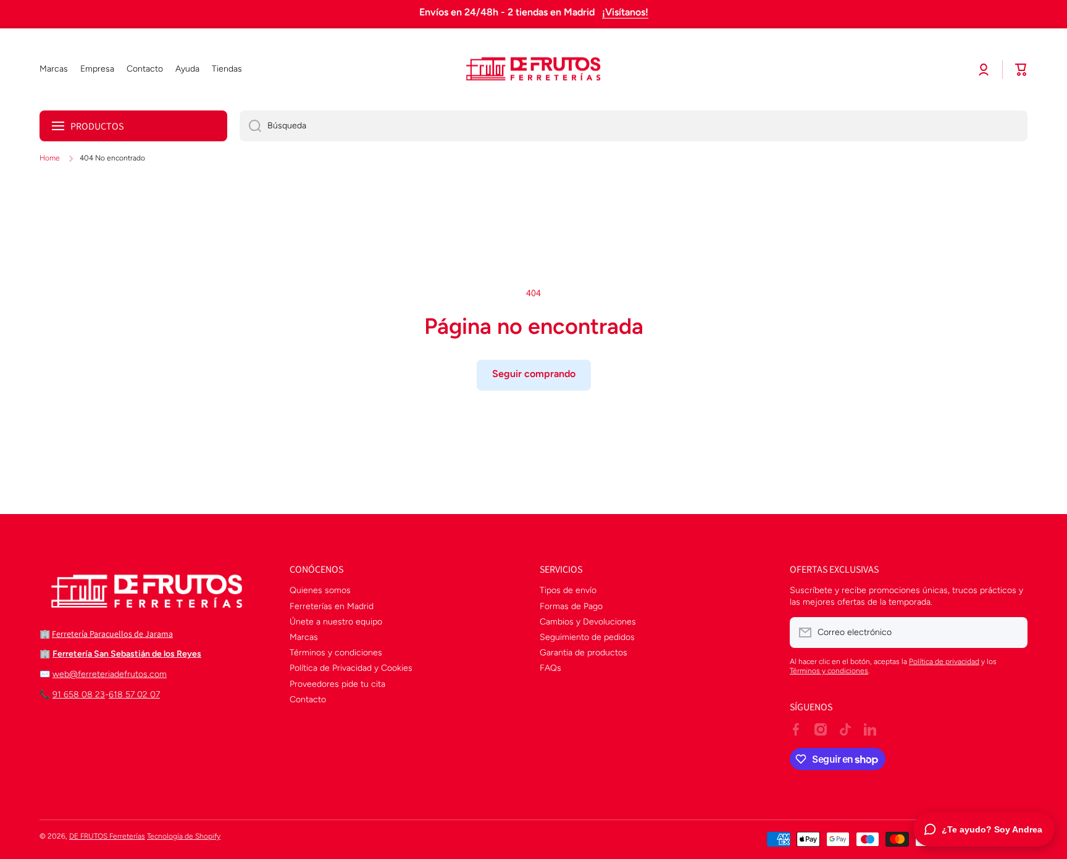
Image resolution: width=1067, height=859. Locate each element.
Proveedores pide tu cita (337, 684)
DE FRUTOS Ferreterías (107, 836)
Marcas (304, 637)
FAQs (550, 668)
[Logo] (533, 70)
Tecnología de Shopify (183, 836)
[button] (1021, 70)
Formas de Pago (571, 606)
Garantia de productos (583, 652)
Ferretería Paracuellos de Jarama (112, 633)
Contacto (308, 699)
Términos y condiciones (336, 652)
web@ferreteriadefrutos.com (109, 674)
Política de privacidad (944, 661)
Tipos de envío (568, 590)
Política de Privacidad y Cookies (351, 668)
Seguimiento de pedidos (587, 637)
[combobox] (633, 125)
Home (50, 158)
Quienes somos (320, 590)
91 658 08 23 (78, 694)
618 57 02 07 (134, 694)
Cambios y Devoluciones (588, 621)
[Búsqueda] (250, 125)
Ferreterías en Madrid (332, 606)
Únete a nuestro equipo (336, 621)
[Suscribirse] (1012, 632)
